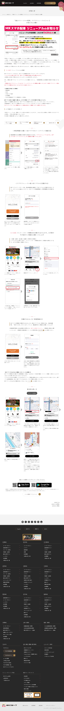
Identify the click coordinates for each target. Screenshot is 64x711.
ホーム (4, 14)
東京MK (25, 542)
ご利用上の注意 (6, 660)
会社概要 (5, 604)
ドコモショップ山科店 (49, 656)
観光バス (46, 582)
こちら (29, 381)
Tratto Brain (59, 708)
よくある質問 (6, 658)
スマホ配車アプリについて (31, 494)
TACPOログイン (8, 655)
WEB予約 (40, 330)
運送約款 (40, 705)
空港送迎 (26, 549)
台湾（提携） (26, 622)
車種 (25, 552)
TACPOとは (5, 648)
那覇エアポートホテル (7, 632)
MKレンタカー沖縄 (7, 634)
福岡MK (46, 594)
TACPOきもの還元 (7, 662)
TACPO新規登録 (8, 651)
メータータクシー (27, 545)
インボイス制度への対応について (31, 686)
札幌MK (5, 542)
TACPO (25, 3)
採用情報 (39, 3)
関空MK (5, 594)
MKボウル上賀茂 (6, 676)
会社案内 (32, 3)
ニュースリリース (27, 691)
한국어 (45, 529)
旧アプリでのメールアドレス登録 (10, 122)
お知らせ (8, 14)
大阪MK (46, 566)
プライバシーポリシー (50, 705)
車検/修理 (46, 650)
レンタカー (5, 556)
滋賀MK (5, 566)
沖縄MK (5, 622)
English (19, 529)
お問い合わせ (25, 705)
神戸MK (25, 594)
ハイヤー (26, 547)
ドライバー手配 (27, 662)
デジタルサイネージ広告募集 (30, 684)
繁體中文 (37, 529)
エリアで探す (50, 3)
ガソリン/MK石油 (48, 648)
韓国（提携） (47, 622)
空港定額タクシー (7, 597)
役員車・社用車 (6, 552)
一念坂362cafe (6, 680)
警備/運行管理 (6, 582)
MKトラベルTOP (27, 648)
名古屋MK (46, 542)
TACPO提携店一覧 (7, 664)
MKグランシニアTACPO (8, 667)
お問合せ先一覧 (6, 560)
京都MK (25, 566)
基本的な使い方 (52, 122)
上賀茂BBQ (5, 678)
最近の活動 (26, 688)
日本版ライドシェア (28, 582)
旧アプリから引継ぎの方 (24, 122)
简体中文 (28, 529)
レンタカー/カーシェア (49, 652)
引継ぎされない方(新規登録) (38, 122)
